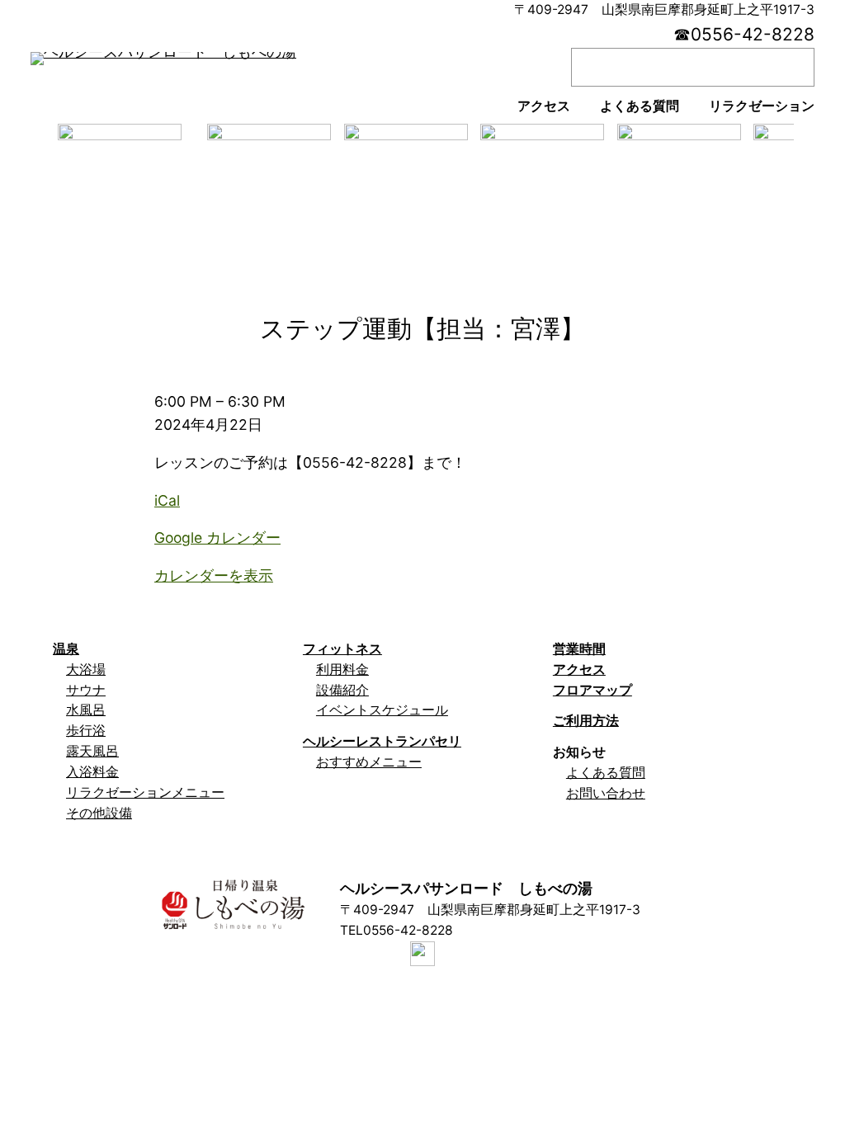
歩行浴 (86, 730)
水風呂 (86, 710)
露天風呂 (92, 751)
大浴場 (86, 669)
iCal (167, 500)
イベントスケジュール (382, 710)
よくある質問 (605, 772)
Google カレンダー (217, 537)
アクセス (579, 669)
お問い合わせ (605, 793)
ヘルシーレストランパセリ (382, 741)
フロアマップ (592, 690)
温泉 (66, 649)
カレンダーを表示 (213, 575)
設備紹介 (342, 690)
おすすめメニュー (369, 762)
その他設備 (99, 813)
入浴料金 (92, 772)
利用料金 (342, 669)
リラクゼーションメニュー (145, 792)
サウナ (86, 690)
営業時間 (579, 649)
